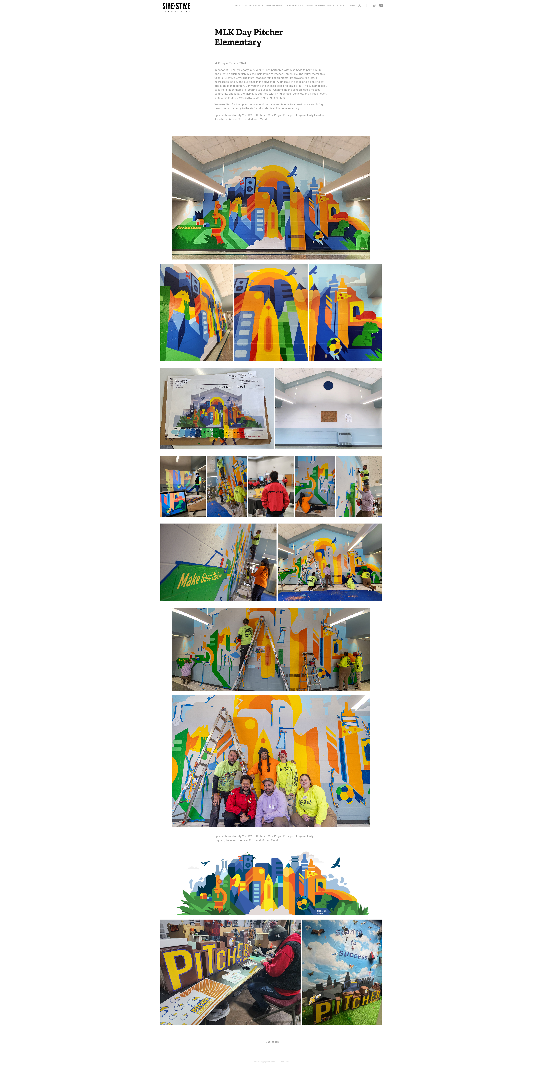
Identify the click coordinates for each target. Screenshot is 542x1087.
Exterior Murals (254, 5)
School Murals (295, 5)
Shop (352, 5)
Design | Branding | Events (320, 5)
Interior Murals (274, 5)
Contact (341, 5)
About (238, 5)
